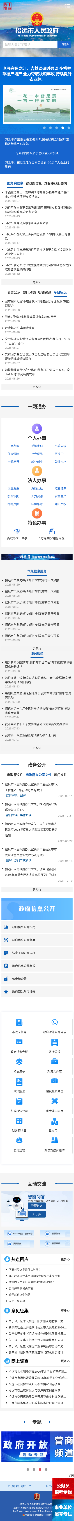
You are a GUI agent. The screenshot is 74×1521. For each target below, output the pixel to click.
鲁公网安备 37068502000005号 (38, 1515)
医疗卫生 (60, 454)
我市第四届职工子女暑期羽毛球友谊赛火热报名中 (36, 724)
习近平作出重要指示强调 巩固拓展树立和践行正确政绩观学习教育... (37, 141)
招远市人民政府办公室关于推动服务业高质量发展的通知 (31, 807)
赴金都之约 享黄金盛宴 (19, 328)
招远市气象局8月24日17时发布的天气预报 (32, 625)
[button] (37, 1205)
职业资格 (60, 462)
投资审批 (13, 496)
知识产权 (60, 504)
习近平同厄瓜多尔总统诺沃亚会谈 (37, 153)
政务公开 (37, 764)
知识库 (37, 1214)
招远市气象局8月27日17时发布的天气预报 (32, 602)
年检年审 (37, 504)
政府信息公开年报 (23, 966)
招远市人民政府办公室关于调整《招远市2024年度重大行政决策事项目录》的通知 (31, 872)
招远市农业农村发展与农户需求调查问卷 (34, 1390)
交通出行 (13, 462)
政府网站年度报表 (23, 991)
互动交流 (37, 1183)
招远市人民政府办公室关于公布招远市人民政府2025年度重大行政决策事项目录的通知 (31, 829)
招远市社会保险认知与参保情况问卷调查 (34, 1384)
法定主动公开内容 (23, 953)
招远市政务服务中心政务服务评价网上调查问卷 (39, 1403)
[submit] (64, 44)
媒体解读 (12, 795)
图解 (23, 795)
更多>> (37, 282)
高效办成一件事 (17, 538)
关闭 (71, 1476)
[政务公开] (37, 908)
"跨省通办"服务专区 (51, 538)
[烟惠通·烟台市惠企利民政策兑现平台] (37, 556)
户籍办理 (13, 446)
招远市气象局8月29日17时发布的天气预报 (32, 580)
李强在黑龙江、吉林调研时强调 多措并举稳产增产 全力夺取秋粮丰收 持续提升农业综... (37, 73)
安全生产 (60, 496)
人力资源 (37, 496)
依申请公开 (19, 979)
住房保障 (13, 454)
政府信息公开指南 (23, 927)
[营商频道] (25, 1446)
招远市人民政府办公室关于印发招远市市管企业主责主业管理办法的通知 (31, 852)
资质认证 (37, 488)
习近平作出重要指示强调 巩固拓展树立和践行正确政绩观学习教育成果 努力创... (38, 209)
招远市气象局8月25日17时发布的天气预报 (32, 613)
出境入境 (60, 446)
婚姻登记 (37, 446)
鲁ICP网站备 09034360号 (50, 1511)
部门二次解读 (22, 860)
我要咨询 (37, 1206)
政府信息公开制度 (23, 940)
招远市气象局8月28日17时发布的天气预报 (32, 591)
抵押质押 (13, 504)
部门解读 (12, 815)
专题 (37, 1422)
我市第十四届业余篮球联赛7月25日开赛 (30, 735)
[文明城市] (37, 104)
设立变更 (13, 488)
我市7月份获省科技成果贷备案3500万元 (30, 317)
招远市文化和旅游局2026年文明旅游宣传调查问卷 (41, 1371)
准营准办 (60, 488)
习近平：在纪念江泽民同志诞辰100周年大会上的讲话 (37, 164)
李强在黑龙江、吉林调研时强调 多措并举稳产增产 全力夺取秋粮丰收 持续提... (37, 194)
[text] (30, 44)
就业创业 (37, 462)
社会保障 (37, 454)
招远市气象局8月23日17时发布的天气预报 (32, 636)
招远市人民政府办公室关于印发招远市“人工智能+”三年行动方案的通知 (31, 787)
